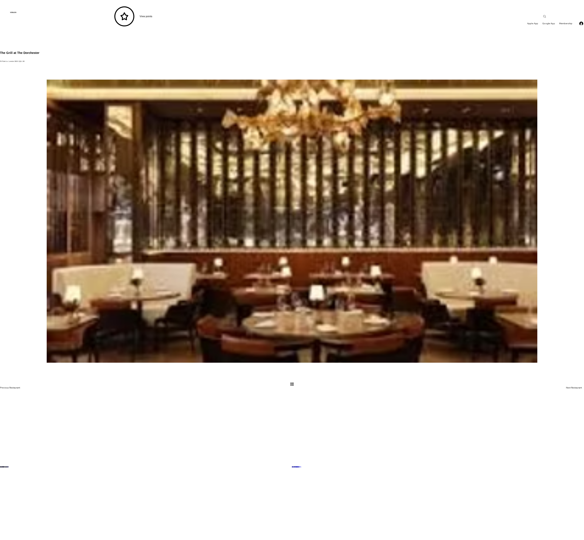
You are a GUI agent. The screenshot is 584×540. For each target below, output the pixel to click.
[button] (146, 467)
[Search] (544, 16)
